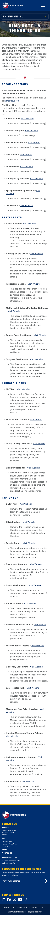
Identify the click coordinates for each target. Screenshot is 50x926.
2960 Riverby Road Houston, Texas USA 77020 (9, 832)
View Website (31, 130)
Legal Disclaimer (35, 912)
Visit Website (27, 118)
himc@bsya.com (11, 100)
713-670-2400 (7, 853)
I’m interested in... (13, 17)
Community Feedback (17, 912)
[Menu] (42, 6)
